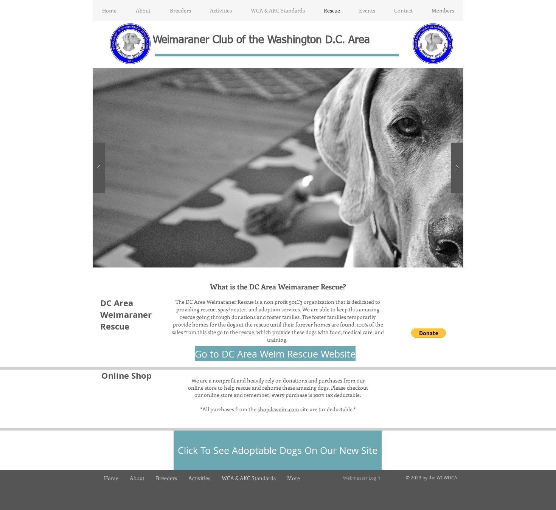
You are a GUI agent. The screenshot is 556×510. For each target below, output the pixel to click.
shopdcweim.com (278, 409)
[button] (143, 10)
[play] (445, 74)
